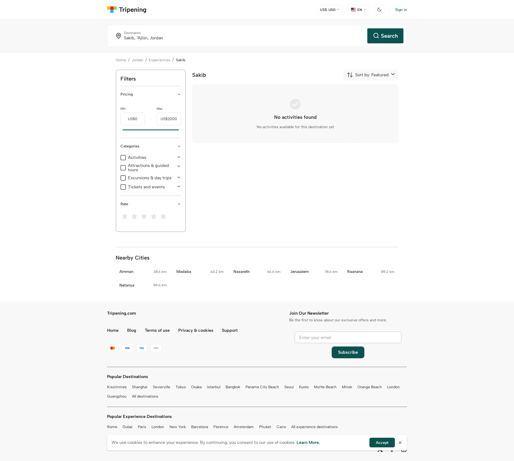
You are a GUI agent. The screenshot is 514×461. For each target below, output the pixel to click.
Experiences (159, 60)
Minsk (347, 387)
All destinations (145, 396)
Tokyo (181, 387)
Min (123, 109)
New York (177, 427)
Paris (142, 427)
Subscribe (348, 352)
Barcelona (199, 427)
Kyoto (304, 387)
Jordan (137, 60)
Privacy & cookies (195, 330)
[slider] (120, 130)
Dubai (128, 427)
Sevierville (161, 387)
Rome (112, 427)
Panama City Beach (262, 387)
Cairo (281, 427)
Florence (220, 427)
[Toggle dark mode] (379, 9)
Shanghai (140, 387)
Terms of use (157, 330)
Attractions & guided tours (148, 167)
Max (159, 109)
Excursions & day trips (150, 178)
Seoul (289, 387)
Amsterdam (244, 427)
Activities (137, 157)
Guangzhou (117, 396)
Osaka (196, 387)
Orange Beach (369, 387)
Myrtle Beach (325, 387)
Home (121, 60)
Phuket (265, 427)
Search (389, 36)
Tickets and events (146, 187)
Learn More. (308, 442)
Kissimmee (117, 387)
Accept (382, 442)
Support (230, 330)
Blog (131, 330)
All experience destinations (314, 427)
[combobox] (368, 75)
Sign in (401, 9)
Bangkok (233, 387)
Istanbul (213, 387)
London (393, 387)
